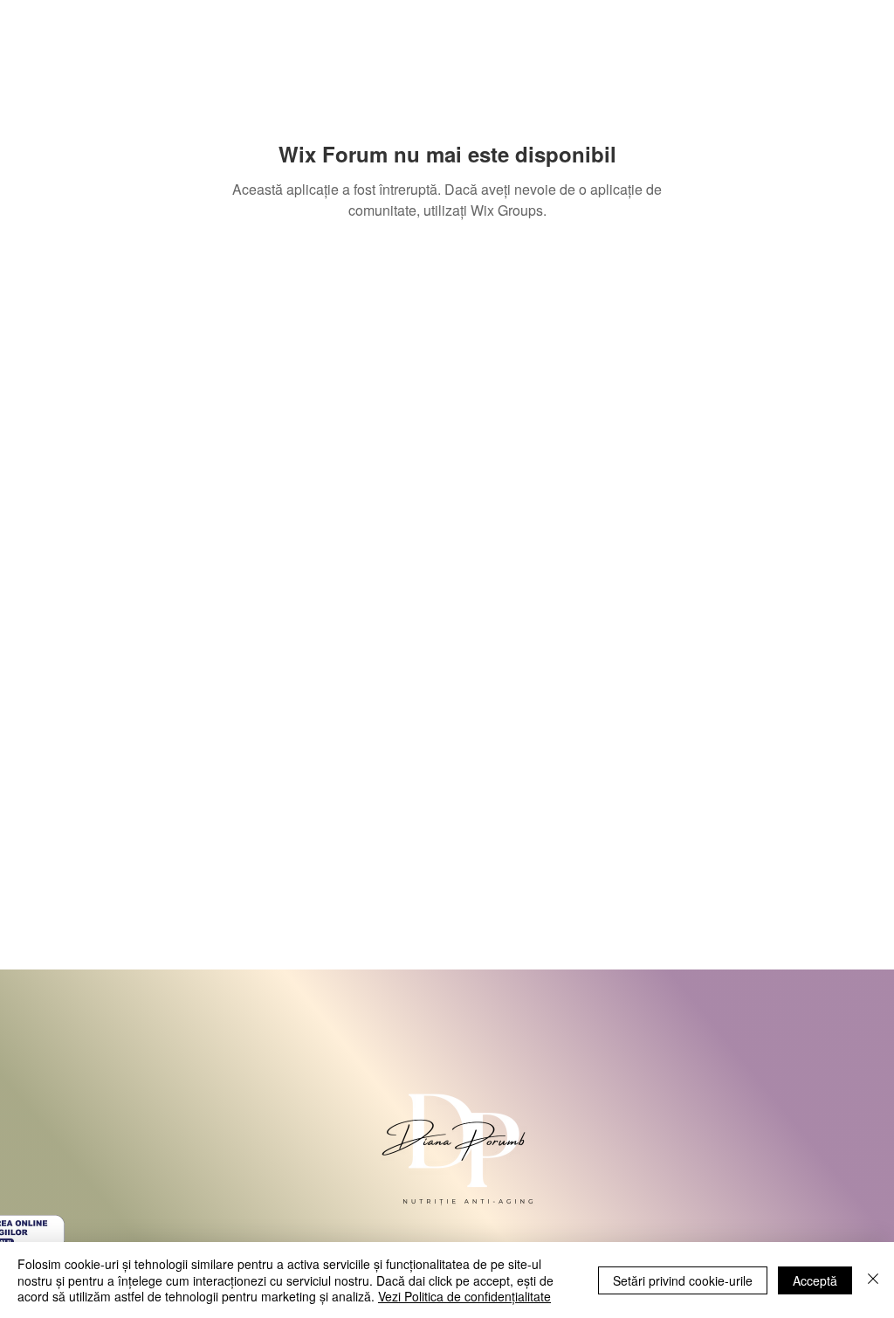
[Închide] (873, 1280)
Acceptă (815, 1280)
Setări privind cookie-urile (683, 1280)
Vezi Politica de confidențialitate (464, 1296)
